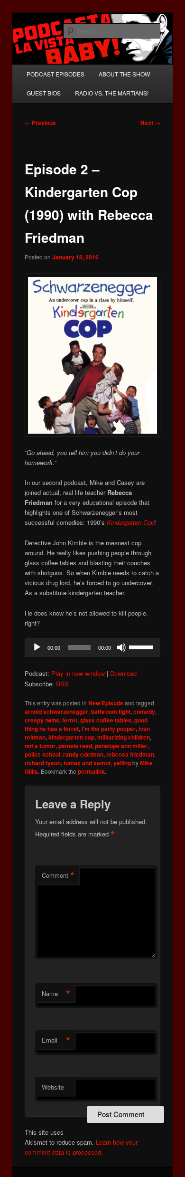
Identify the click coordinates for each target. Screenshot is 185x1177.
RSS (62, 683)
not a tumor (40, 745)
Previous (40, 122)
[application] (93, 647)
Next (150, 122)
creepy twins (42, 720)
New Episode (105, 703)
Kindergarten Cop (130, 522)
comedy (144, 711)
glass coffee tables (105, 720)
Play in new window (78, 673)
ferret (69, 720)
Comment (58, 875)
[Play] (37, 647)
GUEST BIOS (44, 93)
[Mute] (121, 647)
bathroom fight (110, 711)
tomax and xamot (87, 763)
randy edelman (83, 754)
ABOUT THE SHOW (124, 74)
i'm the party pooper (109, 728)
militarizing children (123, 737)
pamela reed (75, 745)
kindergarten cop (71, 737)
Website (53, 1087)
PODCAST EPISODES (55, 74)
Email (56, 1040)
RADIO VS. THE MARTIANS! (111, 93)
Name (56, 993)
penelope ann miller (121, 745)
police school (42, 754)
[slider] (142, 646)
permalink (91, 771)
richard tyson (43, 763)
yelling (122, 763)
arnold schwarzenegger (56, 711)
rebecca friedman (130, 754)
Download (123, 673)
